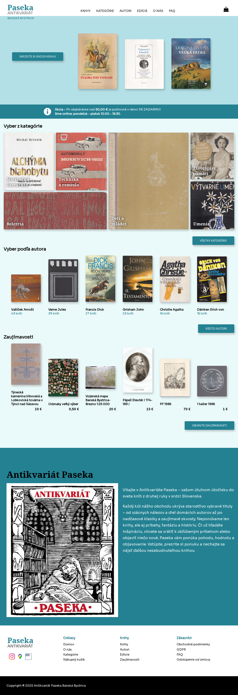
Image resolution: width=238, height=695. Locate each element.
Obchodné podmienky (193, 644)
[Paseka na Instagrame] (11, 658)
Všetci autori (216, 328)
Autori (125, 11)
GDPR (181, 649)
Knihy (86, 11)
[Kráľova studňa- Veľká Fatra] (192, 64)
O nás (158, 11)
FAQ (172, 11)
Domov (68, 644)
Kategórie (105, 11)
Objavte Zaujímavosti (209, 425)
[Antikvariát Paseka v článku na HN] (28, 658)
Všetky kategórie (213, 240)
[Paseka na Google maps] (20, 658)
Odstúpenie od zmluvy (193, 660)
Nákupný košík (74, 660)
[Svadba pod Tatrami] (98, 61)
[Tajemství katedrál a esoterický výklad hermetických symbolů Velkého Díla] (145, 64)
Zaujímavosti (129, 660)
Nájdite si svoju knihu (38, 56)
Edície (142, 11)
